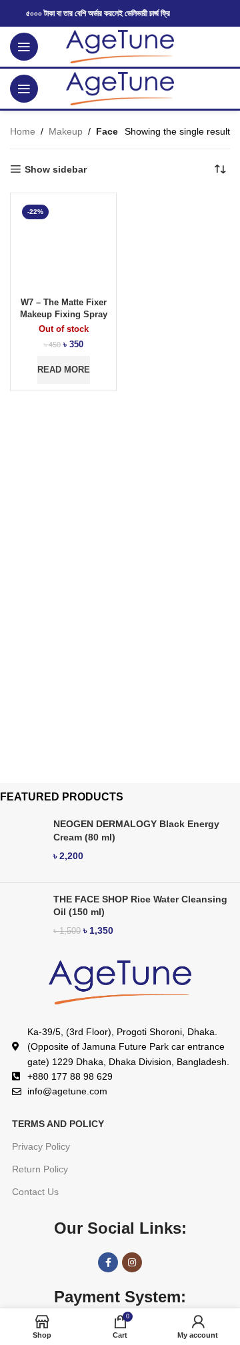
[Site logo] (120, 46)
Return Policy (40, 1169)
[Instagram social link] (132, 1262)
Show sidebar (56, 169)
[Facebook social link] (108, 1262)
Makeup (66, 131)
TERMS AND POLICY (58, 1123)
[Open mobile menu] (24, 46)
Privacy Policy (41, 1146)
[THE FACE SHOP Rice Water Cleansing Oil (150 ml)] (21, 920)
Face (107, 131)
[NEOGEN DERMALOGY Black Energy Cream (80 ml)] (21, 845)
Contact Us (35, 1191)
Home (22, 131)
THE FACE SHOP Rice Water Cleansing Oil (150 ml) (140, 906)
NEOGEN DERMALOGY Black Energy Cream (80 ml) (136, 830)
